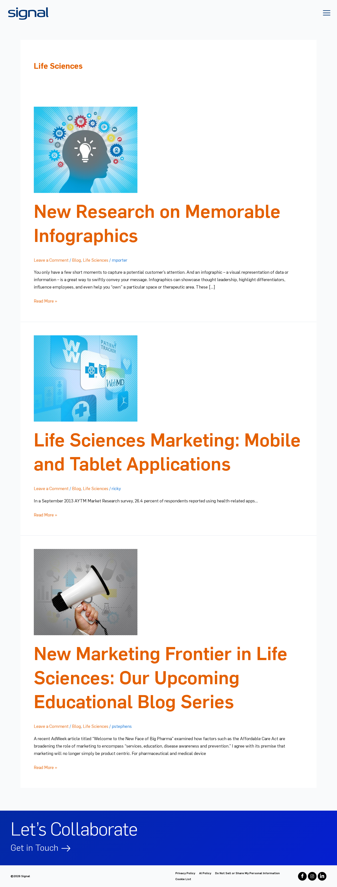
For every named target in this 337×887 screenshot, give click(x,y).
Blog (76, 260)
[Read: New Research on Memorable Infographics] (85, 149)
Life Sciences (95, 260)
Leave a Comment (51, 260)
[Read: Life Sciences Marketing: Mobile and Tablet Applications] (85, 377)
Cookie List (183, 879)
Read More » (45, 300)
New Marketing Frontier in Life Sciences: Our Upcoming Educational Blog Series (160, 678)
